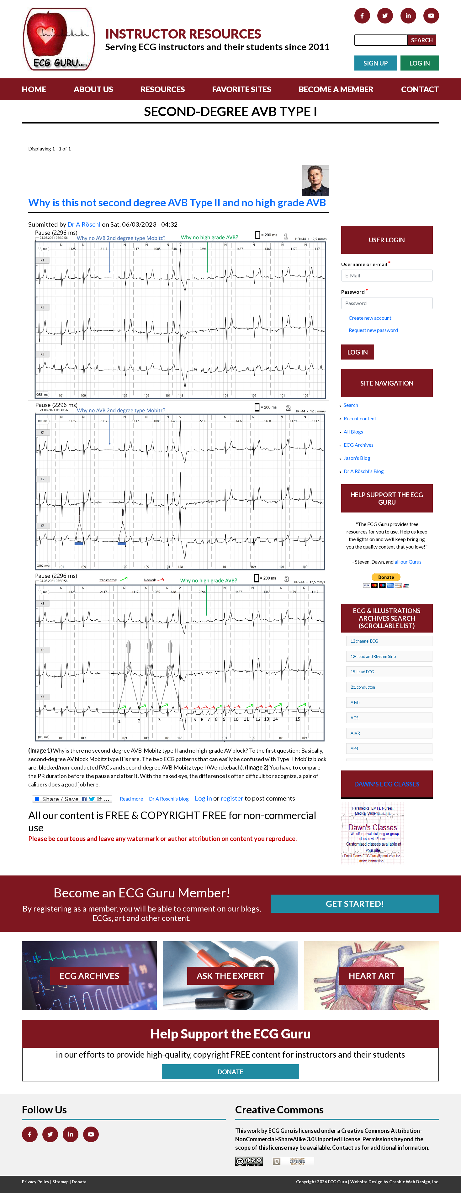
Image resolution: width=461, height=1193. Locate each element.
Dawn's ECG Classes (387, 784)
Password (354, 291)
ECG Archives (359, 445)
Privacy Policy (35, 1181)
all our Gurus (408, 562)
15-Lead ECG (362, 671)
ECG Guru (337, 1181)
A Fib (355, 702)
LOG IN (420, 63)
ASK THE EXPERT (230, 975)
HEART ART (372, 975)
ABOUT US (93, 89)
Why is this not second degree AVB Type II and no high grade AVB (177, 202)
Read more (131, 799)
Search (351, 405)
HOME (34, 89)
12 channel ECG (364, 641)
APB (354, 748)
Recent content (360, 418)
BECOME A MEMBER (336, 89)
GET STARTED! (355, 903)
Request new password (373, 330)
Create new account (370, 318)
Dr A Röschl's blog (169, 798)
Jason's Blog (357, 458)
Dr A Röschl (84, 224)
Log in (203, 798)
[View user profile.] (315, 180)
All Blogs (353, 431)
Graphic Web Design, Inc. (414, 1181)
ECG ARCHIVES (89, 975)
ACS (354, 717)
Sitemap (60, 1181)
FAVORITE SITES (241, 89)
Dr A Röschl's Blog (364, 471)
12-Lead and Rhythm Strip (373, 656)
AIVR (355, 733)
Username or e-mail (365, 263)
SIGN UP (375, 63)
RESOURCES (163, 89)
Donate (79, 1181)
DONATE (230, 1071)
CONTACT (420, 89)
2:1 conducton (363, 687)
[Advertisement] (142, 140)
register (232, 798)
